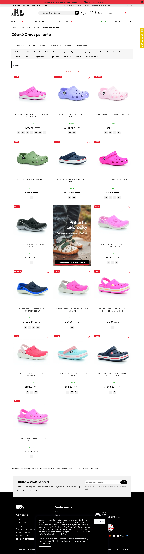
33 (27, 133)
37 (36, 133)
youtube (29, 539)
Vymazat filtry (71, 71)
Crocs (17, 65)
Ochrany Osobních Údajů (66, 541)
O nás (57, 512)
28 (23, 133)
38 (40, 133)
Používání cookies (45, 543)
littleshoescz (20, 539)
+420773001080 (23, 539)
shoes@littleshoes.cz (23, 532)
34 (32, 133)
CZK (128, 5)
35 (114, 197)
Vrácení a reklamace (40, 5)
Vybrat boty (88, 2)
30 (113, 262)
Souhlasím (99, 521)
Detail (30, 109)
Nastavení (45, 549)
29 (108, 262)
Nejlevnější (31, 45)
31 (69, 197)
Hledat (77, 13)
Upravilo (122, 549)
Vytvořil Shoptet (107, 549)
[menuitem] (15, 22)
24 (19, 133)
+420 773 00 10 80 (22, 535)
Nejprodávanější (55, 45)
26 (106, 133)
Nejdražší (43, 45)
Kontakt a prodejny (21, 5)
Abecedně (68, 45)
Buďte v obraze (17, 539)
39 (44, 133)
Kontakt (57, 515)
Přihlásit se (123, 482)
